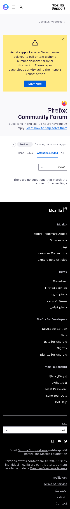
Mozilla (58, 210)
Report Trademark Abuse (50, 234)
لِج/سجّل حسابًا (58, 376)
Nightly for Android (53, 354)
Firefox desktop (56, 287)
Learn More (35, 83)
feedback (25, 144)
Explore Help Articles (52, 259)
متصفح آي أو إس (57, 300)
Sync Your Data (56, 395)
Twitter (65, 441)
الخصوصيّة (61, 490)
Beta (64, 335)
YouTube (59, 441)
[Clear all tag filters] (13, 144)
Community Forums (50, 21)
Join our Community (52, 253)
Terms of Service (55, 484)
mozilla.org (59, 477)
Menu (14, 7)
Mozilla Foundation (53, 454)
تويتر (64, 246)
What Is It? (59, 382)
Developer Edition (54, 328)
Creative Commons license (48, 468)
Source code (58, 240)
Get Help (61, 402)
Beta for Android (55, 341)
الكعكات (62, 497)
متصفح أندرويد (58, 294)
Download (60, 281)
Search (21, 7)
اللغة (64, 423)
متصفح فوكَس (58, 307)
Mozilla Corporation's (33, 450)
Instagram (52, 441)
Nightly (62, 348)
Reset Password (56, 389)
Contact (61, 503)
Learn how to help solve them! (42, 128)
